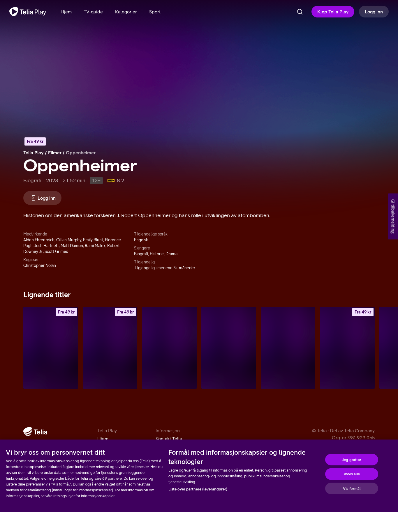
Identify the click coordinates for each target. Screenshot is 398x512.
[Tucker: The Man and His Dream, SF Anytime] (347, 348)
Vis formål (351, 488)
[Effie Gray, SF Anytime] (50, 348)
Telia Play (33, 152)
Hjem (102, 438)
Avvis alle (352, 474)
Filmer (54, 152)
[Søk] (300, 12)
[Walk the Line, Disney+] (228, 348)
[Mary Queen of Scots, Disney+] (169, 348)
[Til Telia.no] (35, 431)
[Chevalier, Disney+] (288, 348)
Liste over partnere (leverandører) (197, 489)
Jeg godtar (351, 459)
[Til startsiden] (27, 11)
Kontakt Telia (169, 438)
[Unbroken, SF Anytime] (110, 348)
